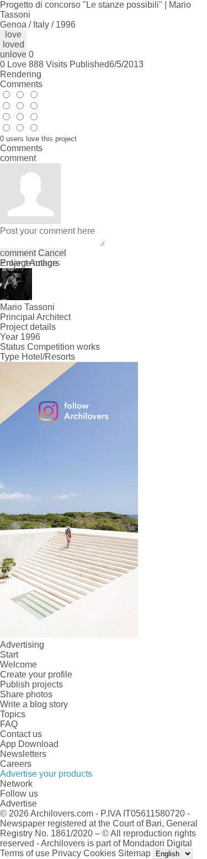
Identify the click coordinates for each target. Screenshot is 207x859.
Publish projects (31, 684)
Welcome (18, 664)
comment (18, 253)
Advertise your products (46, 773)
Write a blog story (34, 704)
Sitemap (134, 853)
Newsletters (23, 754)
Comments (21, 84)
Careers (15, 764)
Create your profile (36, 674)
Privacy (66, 853)
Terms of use (25, 853)
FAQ (9, 724)
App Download (29, 744)
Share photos (26, 694)
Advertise (18, 803)
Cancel (52, 253)
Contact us (21, 734)
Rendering (20, 74)
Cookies (99, 853)
